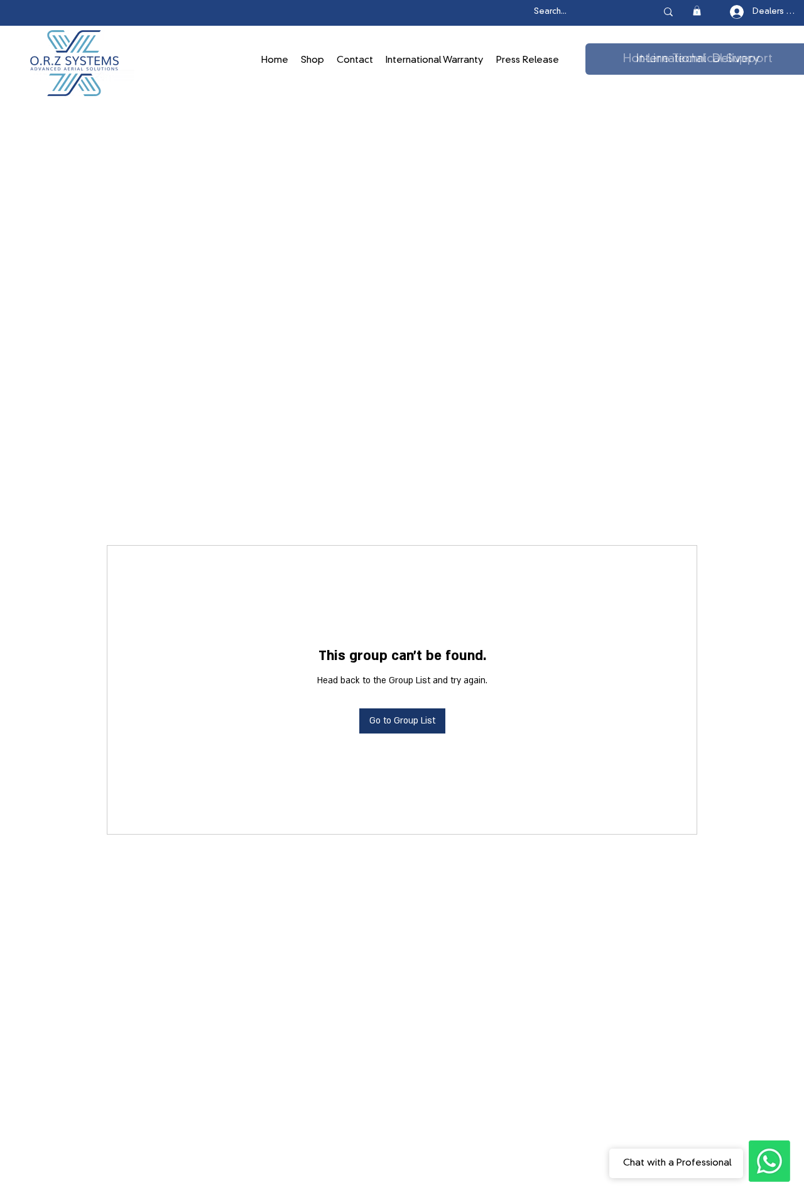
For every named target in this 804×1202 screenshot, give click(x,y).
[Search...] (668, 11)
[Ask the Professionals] (769, 1161)
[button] (697, 11)
